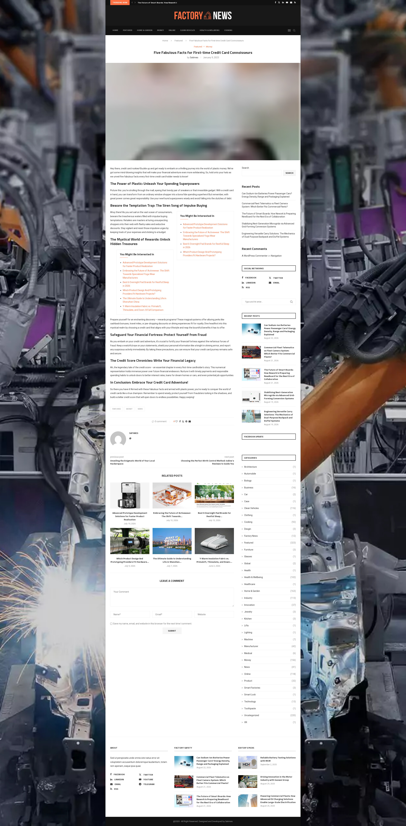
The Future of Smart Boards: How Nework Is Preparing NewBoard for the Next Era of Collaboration (279, 374)
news (140, 409)
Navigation (276, 255)
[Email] (291, 2)
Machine (270, 639)
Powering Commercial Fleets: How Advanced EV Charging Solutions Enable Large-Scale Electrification (278, 799)
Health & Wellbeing (209, 30)
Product (270, 681)
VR (270, 722)
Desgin (270, 529)
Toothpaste (270, 708)
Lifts (270, 625)
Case (270, 501)
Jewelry (270, 611)
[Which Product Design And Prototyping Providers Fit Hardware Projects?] (129, 541)
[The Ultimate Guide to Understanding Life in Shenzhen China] (172, 541)
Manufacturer (270, 646)
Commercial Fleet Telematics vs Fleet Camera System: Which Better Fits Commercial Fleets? (279, 352)
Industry (270, 598)
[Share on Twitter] (183, 421)
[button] (132, 2)
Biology (270, 480)
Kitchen (270, 618)
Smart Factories (270, 687)
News (270, 667)
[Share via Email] (190, 421)
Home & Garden (144, 30)
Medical (270, 653)
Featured (127, 30)
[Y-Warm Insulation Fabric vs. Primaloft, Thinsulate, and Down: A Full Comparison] (214, 541)
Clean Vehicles (187, 30)
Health (270, 570)
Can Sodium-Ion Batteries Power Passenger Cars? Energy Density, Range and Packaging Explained (280, 330)
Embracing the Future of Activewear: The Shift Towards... (172, 514)
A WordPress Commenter (255, 255)
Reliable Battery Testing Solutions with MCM (278, 759)
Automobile (270, 473)
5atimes (194, 57)
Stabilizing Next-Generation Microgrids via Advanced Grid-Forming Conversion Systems (279, 395)
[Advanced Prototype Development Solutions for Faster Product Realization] (129, 495)
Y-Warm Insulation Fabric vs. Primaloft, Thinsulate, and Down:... (214, 560)
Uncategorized (270, 715)
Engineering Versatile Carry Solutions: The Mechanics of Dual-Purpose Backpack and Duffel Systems (278, 416)
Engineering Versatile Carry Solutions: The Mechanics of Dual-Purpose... (170, 2)
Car (270, 494)
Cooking (228, 30)
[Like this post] (176, 421)
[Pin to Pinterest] (186, 421)
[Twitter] (279, 2)
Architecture (270, 467)
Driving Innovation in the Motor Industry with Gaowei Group (276, 778)
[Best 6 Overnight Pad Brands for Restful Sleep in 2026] (214, 495)
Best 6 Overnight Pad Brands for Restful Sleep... (214, 514)
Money (160, 30)
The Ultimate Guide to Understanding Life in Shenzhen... (172, 560)
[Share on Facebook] (180, 421)
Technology (270, 701)
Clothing (270, 515)
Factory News (270, 536)
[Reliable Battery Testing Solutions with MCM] (247, 762)
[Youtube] (287, 2)
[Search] (294, 30)
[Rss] (295, 2)
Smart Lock (270, 694)
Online (172, 30)
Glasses (270, 556)
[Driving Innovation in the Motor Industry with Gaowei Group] (247, 781)
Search (245, 168)
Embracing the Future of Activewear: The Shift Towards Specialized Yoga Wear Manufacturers (206, 236)
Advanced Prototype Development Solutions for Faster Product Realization (129, 516)
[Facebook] (275, 2)
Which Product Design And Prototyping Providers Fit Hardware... (130, 560)
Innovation (270, 605)
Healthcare (270, 584)
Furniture (270, 549)
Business (270, 487)
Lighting (270, 632)
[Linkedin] (283, 2)
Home (115, 30)
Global (270, 563)
